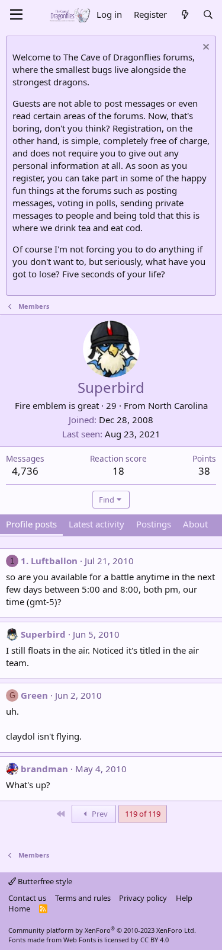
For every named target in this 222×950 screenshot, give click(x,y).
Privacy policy (143, 898)
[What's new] (184, 14)
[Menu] (16, 15)
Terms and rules (83, 898)
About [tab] (195, 524)
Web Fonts (79, 939)
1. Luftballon (49, 561)
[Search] (208, 14)
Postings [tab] (153, 524)
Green (34, 695)
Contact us (27, 898)
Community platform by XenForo (102, 930)
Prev (99, 813)
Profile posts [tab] (31, 524)
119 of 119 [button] (142, 813)
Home (19, 908)
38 (204, 471)
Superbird (43, 634)
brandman (44, 769)
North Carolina (178, 405)
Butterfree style (44, 881)
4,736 (25, 471)
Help (184, 898)
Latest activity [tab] (96, 524)
